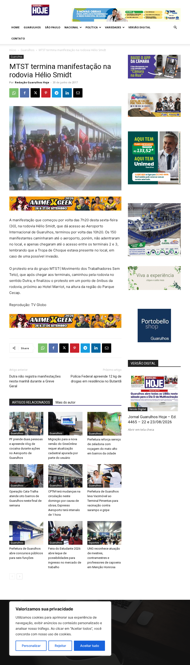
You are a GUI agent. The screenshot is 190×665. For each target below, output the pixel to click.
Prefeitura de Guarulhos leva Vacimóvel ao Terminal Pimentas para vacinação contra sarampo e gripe (103, 501)
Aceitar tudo (89, 646)
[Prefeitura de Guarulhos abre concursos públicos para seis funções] (26, 532)
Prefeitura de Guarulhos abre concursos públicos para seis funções (26, 553)
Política (92, 27)
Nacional (71, 27)
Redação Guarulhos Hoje (32, 82)
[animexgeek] (65, 209)
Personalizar (31, 646)
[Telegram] (56, 93)
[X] (35, 93)
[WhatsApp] (14, 93)
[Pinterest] (46, 93)
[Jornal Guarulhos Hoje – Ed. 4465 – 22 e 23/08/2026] (154, 392)
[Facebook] (24, 93)
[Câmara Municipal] (154, 77)
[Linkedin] (67, 93)
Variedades (113, 27)
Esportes (94, 542)
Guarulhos (32, 27)
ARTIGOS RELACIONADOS (31, 402)
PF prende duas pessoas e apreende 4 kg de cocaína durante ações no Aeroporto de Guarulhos (26, 448)
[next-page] (19, 576)
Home (15, 27)
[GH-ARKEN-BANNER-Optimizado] (154, 289)
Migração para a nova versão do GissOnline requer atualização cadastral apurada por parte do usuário (63, 448)
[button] (175, 27)
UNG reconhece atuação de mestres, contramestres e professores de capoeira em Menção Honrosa (104, 558)
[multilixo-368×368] (154, 255)
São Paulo (52, 27)
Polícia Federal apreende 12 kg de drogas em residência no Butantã (96, 378)
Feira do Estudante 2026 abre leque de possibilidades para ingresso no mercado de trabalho (64, 558)
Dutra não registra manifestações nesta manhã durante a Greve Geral (35, 381)
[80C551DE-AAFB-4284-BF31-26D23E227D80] (154, 183)
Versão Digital (139, 27)
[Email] (77, 93)
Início (12, 50)
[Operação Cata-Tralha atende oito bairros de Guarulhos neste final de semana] (26, 476)
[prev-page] (12, 576)
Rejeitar (60, 646)
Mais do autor (66, 402)
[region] (60, 628)
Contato (18, 38)
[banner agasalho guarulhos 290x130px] (154, 115)
